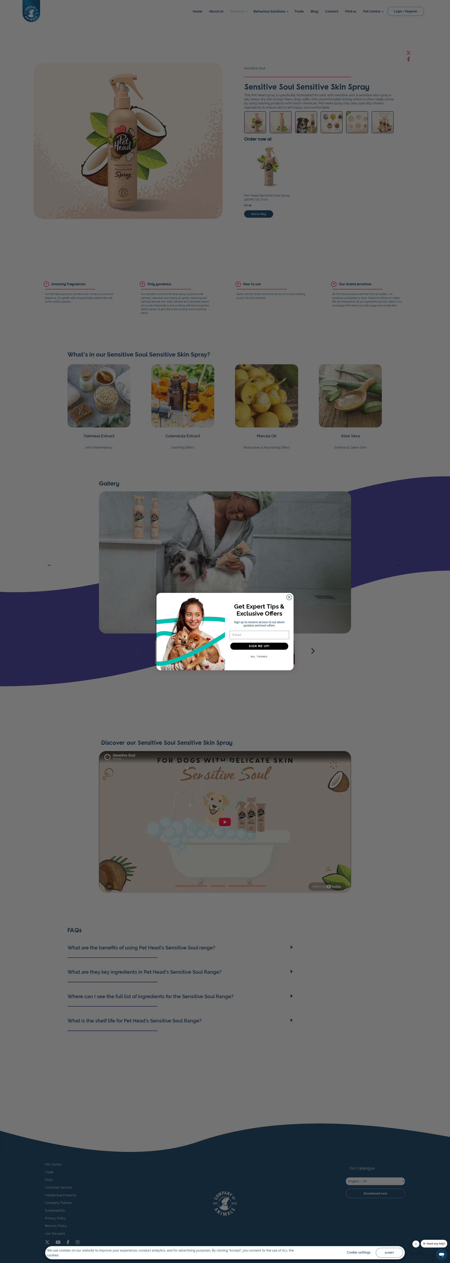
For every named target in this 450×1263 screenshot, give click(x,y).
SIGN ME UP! (259, 646)
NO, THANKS (259, 657)
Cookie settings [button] (359, 1252)
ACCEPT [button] (389, 1252)
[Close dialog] (289, 597)
